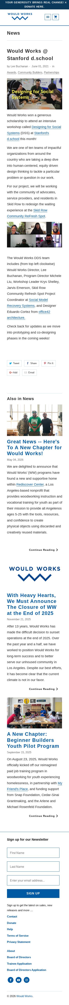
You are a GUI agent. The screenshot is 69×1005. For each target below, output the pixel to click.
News (13, 33)
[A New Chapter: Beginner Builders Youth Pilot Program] (34, 712)
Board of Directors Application (26, 969)
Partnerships (51, 72)
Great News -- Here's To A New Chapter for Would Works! (34, 447)
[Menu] (48, 17)
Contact (12, 916)
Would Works (24, 996)
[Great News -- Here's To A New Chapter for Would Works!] (34, 420)
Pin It (50, 363)
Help (10, 929)
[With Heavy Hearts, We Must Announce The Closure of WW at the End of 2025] (34, 574)
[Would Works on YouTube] (18, 980)
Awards (11, 72)
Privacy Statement (18, 941)
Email (31, 372)
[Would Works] (20, 18)
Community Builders (30, 72)
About (11, 950)
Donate (11, 922)
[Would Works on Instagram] (26, 980)
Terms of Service (18, 935)
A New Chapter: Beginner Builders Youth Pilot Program (33, 740)
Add (15, 372)
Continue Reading (42, 549)
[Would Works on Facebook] (10, 980)
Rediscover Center (30, 484)
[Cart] (55, 17)
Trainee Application (19, 963)
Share (33, 363)
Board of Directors (19, 957)
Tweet (16, 363)
